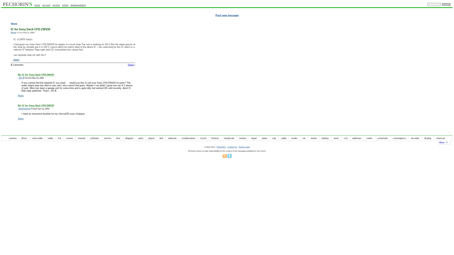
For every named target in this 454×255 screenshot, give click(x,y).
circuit (203, 138)
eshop (65, 5)
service (107, 138)
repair (254, 138)
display (427, 138)
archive (56, 5)
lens (118, 138)
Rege (13, 32)
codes (369, 138)
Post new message (227, 15)
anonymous (24, 108)
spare (264, 138)
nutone (242, 138)
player (151, 138)
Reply (16, 60)
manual (81, 138)
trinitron (215, 138)
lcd (59, 138)
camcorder (37, 138)
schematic (382, 138)
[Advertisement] (437, 76)
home (37, 5)
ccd (345, 138)
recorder (415, 138)
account (46, 5)
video (50, 138)
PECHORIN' (17, 4)
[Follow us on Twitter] (229, 157)
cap (274, 138)
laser (336, 138)
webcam (172, 138)
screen (69, 138)
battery (325, 138)
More (441, 142)
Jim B (21, 77)
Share (131, 65)
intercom (440, 138)
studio (294, 138)
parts (140, 138)
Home (14, 23)
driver (24, 138)
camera (12, 138)
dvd (161, 138)
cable (283, 138)
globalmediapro (78, 5)
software (94, 138)
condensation (188, 138)
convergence (399, 138)
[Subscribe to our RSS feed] (225, 157)
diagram (129, 138)
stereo (314, 138)
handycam (229, 138)
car (304, 138)
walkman (356, 138)
